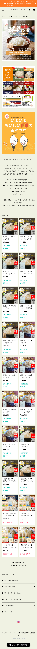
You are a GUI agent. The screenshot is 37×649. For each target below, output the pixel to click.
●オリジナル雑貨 (8, 605)
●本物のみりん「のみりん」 (11, 593)
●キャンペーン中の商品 (10, 580)
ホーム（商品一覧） (5, 17)
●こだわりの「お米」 (14, 17)
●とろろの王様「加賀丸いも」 (12, 599)
